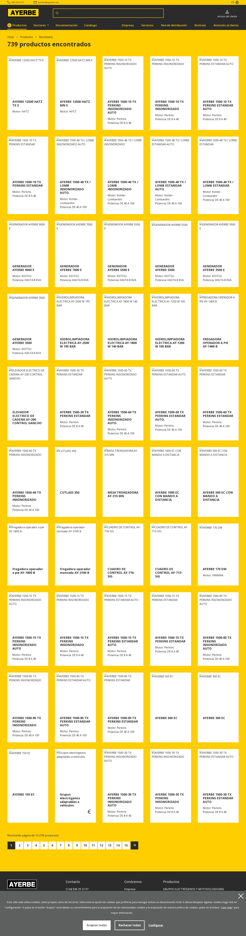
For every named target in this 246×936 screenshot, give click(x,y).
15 (126, 845)
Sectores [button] (40, 25)
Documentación (66, 25)
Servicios (147, 25)
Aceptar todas (97, 925)
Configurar (156, 925)
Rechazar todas (129, 925)
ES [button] (232, 2)
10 (85, 845)
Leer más (226, 907)
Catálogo (90, 25)
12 (101, 845)
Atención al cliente (226, 25)
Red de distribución (174, 25)
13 (109, 845)
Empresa (128, 25)
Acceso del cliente (227, 16)
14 (118, 845)
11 (93, 845)
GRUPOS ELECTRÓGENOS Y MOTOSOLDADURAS (193, 889)
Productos (19, 25)
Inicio (10, 37)
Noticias (200, 25)
